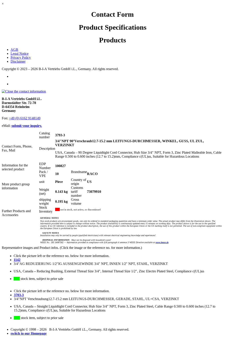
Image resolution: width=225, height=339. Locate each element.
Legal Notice (20, 53)
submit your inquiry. (26, 126)
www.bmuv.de (162, 242)
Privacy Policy (21, 57)
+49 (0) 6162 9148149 (24, 118)
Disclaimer (18, 61)
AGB (14, 49)
